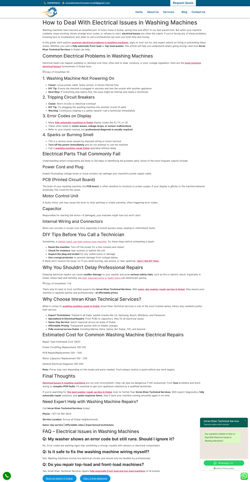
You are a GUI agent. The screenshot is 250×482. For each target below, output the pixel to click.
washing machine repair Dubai (72, 148)
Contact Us (198, 11)
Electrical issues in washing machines (64, 382)
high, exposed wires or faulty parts (101, 277)
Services (168, 11)
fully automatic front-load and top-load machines (117, 471)
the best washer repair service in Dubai (89, 392)
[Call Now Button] (7, 476)
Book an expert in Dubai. (59, 478)
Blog (184, 11)
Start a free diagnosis (95, 478)
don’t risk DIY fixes (148, 260)
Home (139, 11)
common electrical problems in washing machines (100, 42)
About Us (153, 11)
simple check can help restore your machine (82, 241)
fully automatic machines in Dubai (74, 122)
